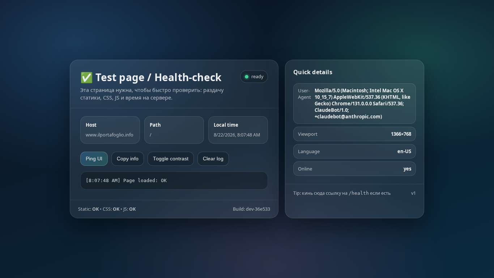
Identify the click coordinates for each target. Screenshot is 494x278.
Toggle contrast (170, 158)
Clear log (213, 158)
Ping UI (94, 158)
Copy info (128, 158)
